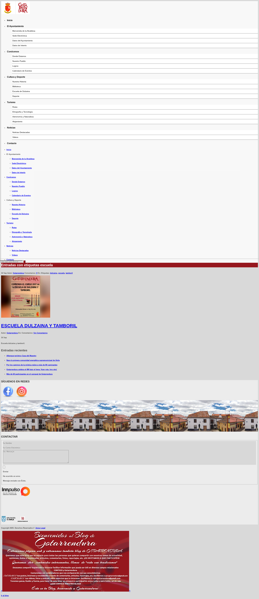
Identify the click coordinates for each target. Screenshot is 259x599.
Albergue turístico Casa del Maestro (21, 356)
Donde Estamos (19, 56)
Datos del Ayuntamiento (22, 41)
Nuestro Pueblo (19, 61)
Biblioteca (16, 86)
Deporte (15, 96)
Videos (15, 137)
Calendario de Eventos (22, 71)
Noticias (11, 128)
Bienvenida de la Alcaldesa (23, 31)
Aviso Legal (40, 528)
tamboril (69, 273)
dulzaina (53, 273)
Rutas (14, 107)
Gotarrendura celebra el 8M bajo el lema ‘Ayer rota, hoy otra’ (31, 369)
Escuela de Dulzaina (21, 91)
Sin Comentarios (40, 333)
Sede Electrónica (19, 36)
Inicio (10, 20)
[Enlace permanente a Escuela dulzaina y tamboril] (25, 317)
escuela (61, 273)
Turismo (11, 102)
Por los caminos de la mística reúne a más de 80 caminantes (31, 365)
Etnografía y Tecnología (22, 112)
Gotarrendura (18, 273)
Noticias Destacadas (21, 132)
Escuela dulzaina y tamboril (39, 325)
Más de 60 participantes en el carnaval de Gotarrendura (29, 374)
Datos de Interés (19, 45)
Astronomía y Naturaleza (23, 117)
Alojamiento (17, 121)
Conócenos (13, 51)
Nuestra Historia (19, 82)
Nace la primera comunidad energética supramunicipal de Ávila (33, 360)
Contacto (11, 143)
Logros (15, 66)
